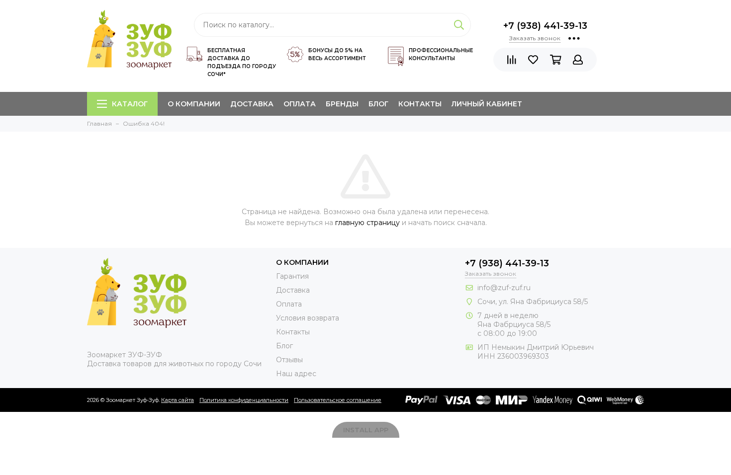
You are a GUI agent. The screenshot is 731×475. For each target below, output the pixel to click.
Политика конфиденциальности (243, 399)
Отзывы (289, 359)
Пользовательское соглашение (337, 399)
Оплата (299, 103)
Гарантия (292, 276)
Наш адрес (296, 373)
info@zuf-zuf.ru (504, 287)
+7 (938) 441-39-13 (545, 25)
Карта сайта (177, 399)
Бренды (342, 103)
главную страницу (367, 222)
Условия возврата (307, 318)
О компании (194, 103)
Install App (365, 430)
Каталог (130, 103)
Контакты (420, 103)
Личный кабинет (487, 103)
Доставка (252, 103)
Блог (378, 103)
